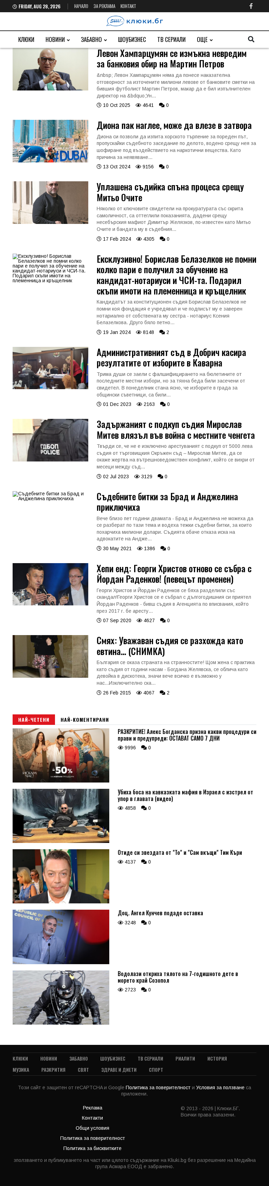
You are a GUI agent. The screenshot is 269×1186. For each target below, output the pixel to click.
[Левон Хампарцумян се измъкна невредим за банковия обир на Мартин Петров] (50, 89)
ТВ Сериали (171, 39)
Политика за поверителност (159, 1087)
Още (202, 39)
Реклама (92, 1107)
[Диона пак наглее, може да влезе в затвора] (50, 160)
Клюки (26, 39)
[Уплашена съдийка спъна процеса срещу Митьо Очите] (50, 222)
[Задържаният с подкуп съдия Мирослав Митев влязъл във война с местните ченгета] (50, 460)
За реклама (104, 5)
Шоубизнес (132, 39)
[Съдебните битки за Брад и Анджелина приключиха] (50, 498)
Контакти (92, 1117)
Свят (83, 1069)
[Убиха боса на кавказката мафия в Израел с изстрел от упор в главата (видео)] (61, 841)
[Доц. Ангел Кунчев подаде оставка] (61, 962)
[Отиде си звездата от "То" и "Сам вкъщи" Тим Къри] (61, 901)
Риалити (185, 1058)
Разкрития (53, 1069)
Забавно (91, 39)
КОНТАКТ (128, 5)
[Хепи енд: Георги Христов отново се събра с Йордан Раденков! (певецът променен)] (50, 603)
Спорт (156, 1069)
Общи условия (92, 1128)
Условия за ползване (221, 1087)
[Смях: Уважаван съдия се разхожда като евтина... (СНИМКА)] (50, 676)
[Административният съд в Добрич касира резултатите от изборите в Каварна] (50, 387)
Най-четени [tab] (33, 719)
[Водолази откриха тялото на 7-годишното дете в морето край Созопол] (61, 1023)
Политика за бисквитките (92, 1148)
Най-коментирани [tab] (85, 719)
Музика (21, 1069)
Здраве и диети (119, 1069)
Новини (55, 39)
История (217, 1058)
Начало (81, 5)
